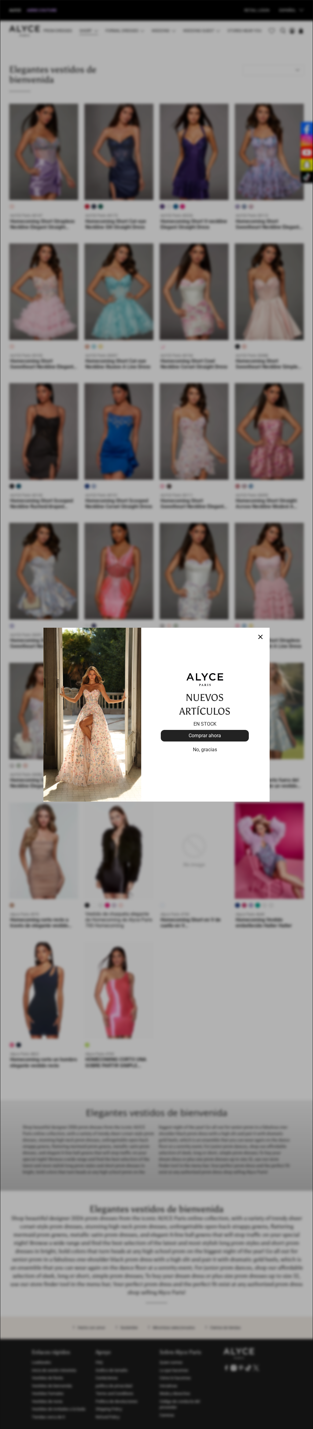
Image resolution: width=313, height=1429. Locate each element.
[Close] (260, 637)
